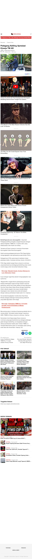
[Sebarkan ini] (22, 333)
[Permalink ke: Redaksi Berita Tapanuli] (2, 51)
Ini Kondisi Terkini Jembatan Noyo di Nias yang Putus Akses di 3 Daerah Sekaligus (23, 362)
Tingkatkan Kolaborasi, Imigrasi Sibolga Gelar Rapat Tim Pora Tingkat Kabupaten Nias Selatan (7, 393)
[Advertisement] (16, 16)
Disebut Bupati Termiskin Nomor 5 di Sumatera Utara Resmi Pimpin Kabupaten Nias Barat (8, 362)
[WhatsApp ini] (29, 333)
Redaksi (23, 548)
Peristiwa (8, 459)
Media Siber (16, 550)
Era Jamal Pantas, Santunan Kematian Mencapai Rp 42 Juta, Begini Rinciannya (24, 340)
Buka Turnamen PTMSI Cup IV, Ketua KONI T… (13, 438)
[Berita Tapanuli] (16, 34)
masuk (8, 404)
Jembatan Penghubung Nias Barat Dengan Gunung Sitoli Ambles (24, 377)
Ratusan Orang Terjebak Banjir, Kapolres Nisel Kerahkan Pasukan (7, 377)
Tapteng (3, 437)
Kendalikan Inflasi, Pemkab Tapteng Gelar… (18, 455)
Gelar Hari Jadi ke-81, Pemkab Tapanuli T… (17, 449)
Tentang (8, 548)
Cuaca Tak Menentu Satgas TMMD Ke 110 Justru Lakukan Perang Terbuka (7, 340)
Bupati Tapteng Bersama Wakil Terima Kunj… (18, 443)
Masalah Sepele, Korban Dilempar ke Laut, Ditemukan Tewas (23, 392)
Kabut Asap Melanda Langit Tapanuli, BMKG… (18, 461)
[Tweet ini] (26, 333)
